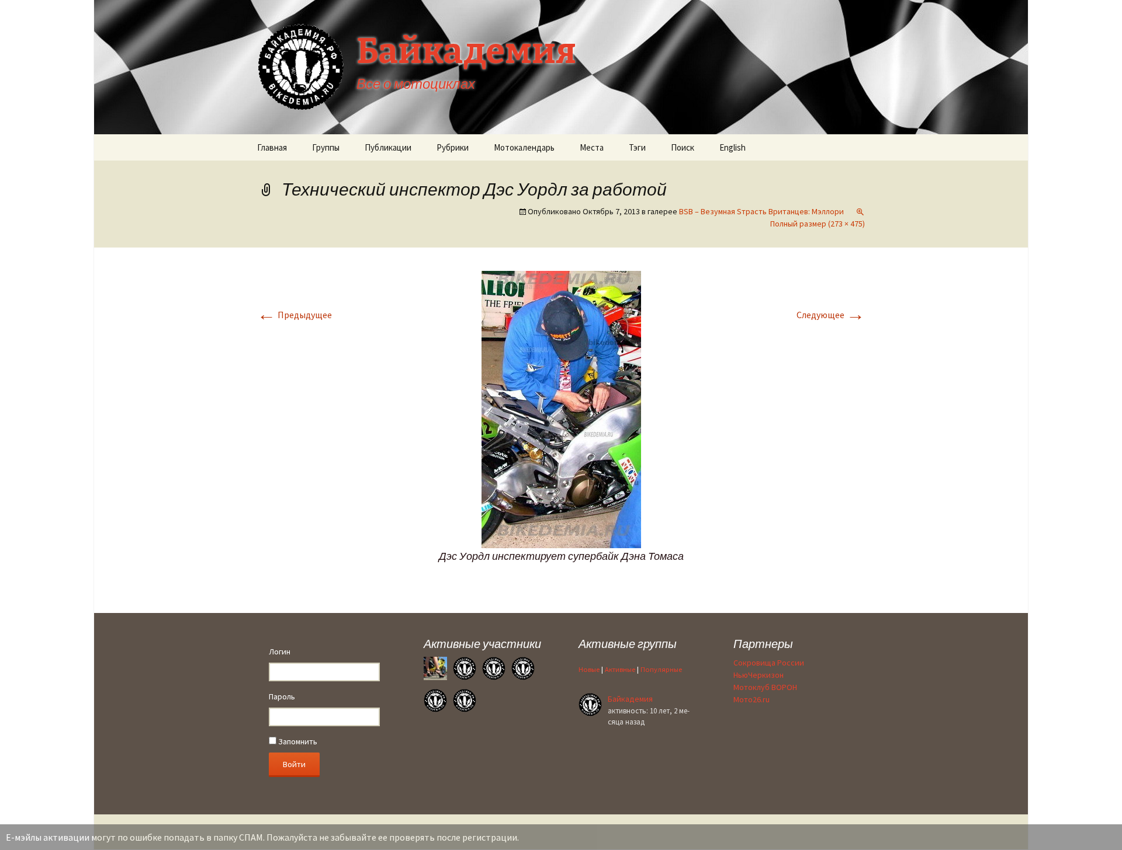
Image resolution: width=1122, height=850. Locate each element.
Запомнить (296, 741)
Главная (272, 147)
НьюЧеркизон (758, 675)
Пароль (282, 696)
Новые (589, 669)
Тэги (637, 147)
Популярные (661, 669)
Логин (279, 651)
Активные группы (628, 643)
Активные (620, 669)
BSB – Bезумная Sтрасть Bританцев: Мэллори (761, 211)
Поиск (682, 147)
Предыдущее (294, 315)
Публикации (388, 147)
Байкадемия (630, 699)
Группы (326, 147)
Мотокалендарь (524, 147)
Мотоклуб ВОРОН (765, 687)
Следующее (831, 315)
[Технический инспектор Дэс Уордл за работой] (561, 408)
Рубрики (453, 147)
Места (592, 147)
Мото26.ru (751, 699)
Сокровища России (768, 662)
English (732, 147)
